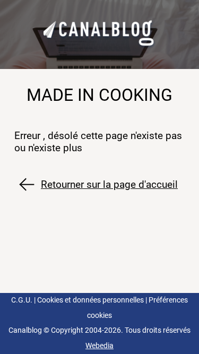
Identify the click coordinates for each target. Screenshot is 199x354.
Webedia (99, 345)
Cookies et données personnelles (90, 300)
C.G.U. (21, 300)
